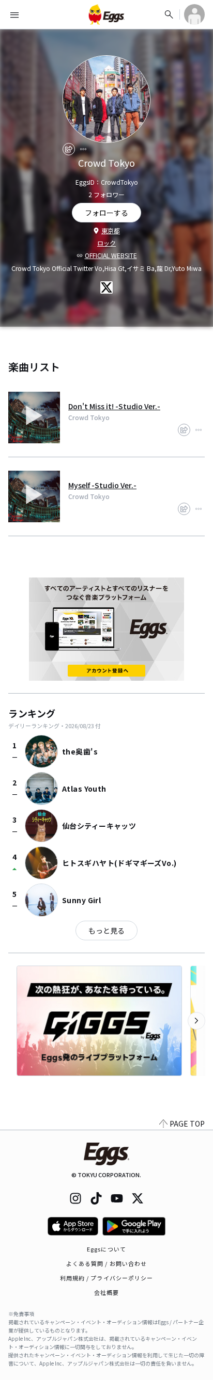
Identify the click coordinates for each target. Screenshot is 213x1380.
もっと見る (106, 930)
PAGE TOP (187, 1123)
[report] (83, 149)
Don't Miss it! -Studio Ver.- (114, 406)
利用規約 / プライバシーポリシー (107, 1278)
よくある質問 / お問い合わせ (106, 1263)
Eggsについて (106, 1249)
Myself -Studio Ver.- (102, 485)
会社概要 (106, 1292)
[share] (69, 149)
